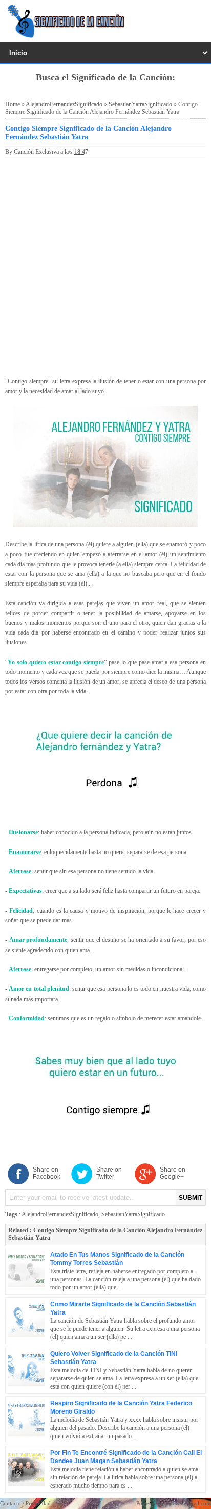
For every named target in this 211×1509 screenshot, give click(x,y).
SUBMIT (190, 1197)
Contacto (10, 1503)
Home (12, 104)
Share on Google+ (172, 1173)
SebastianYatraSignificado (140, 104)
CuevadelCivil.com (188, 1503)
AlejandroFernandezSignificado (64, 104)
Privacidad (38, 1503)
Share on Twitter (109, 1173)
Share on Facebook (46, 1173)
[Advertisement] (105, 265)
